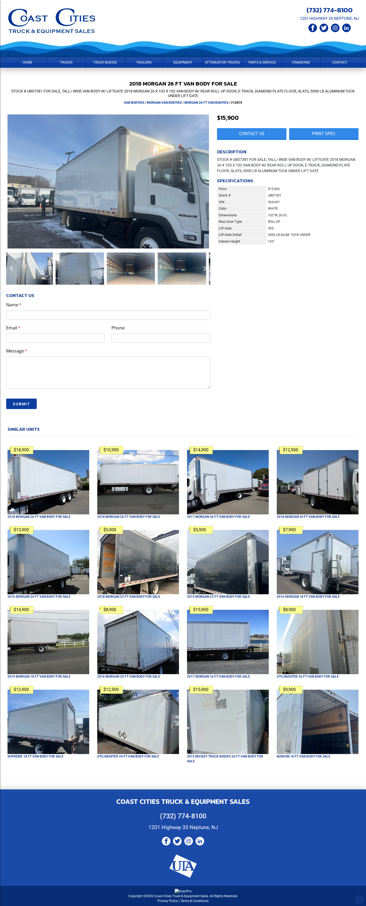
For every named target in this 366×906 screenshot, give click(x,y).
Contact (340, 62)
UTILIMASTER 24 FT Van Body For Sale (128, 756)
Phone (118, 328)
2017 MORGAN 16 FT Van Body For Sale (218, 676)
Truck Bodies (105, 62)
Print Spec (323, 133)
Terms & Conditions (194, 901)
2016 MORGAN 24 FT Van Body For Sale (39, 597)
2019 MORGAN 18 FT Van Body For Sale (39, 676)
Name (22, 305)
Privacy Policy (168, 901)
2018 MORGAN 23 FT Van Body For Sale (128, 597)
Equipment (182, 62)
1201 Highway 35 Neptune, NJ (183, 827)
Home (27, 62)
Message (25, 351)
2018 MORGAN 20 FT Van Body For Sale (308, 517)
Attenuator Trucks (222, 62)
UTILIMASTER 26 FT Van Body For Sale (308, 676)
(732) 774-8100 (330, 10)
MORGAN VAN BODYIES (164, 103)
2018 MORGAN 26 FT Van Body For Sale (39, 517)
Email (22, 328)
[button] (11, 268)
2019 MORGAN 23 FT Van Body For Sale (218, 597)
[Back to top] (359, 899)
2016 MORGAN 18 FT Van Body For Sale (308, 597)
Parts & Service (262, 62)
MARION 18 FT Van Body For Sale (303, 756)
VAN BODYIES (134, 103)
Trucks (66, 62)
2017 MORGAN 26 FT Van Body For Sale (218, 517)
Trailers (144, 62)
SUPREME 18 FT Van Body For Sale (36, 756)
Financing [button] (301, 62)
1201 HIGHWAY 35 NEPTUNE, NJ (329, 18)
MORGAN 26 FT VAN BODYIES (206, 103)
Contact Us (251, 133)
